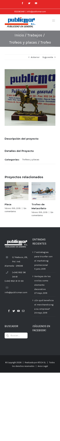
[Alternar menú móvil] (53, 20)
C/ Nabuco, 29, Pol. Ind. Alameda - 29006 (16, 261)
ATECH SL (42, 362)
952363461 (19, 11)
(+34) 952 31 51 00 (14, 281)
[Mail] (23, 311)
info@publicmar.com (36, 11)
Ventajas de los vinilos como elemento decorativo (42, 283)
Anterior (35, 57)
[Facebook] (9, 311)
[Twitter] (13, 311)
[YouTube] (18, 311)
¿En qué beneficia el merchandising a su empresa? (44, 304)
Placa (8, 204)
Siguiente (47, 57)
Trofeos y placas (30, 159)
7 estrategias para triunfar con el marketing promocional (43, 258)
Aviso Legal (43, 366)
